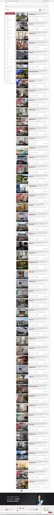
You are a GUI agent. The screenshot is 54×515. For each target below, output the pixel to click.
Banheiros (7, 64)
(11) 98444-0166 (9, 1)
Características (8, 78)
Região (7, 25)
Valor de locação (8, 43)
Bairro (7, 28)
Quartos (7, 57)
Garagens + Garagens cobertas (9, 68)
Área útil (7, 48)
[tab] (10, 14)
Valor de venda (8, 39)
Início (7, 6)
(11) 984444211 (17, 1)
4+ (13, 59)
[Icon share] (17, 508)
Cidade (7, 22)
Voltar (47, 6)
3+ (11, 59)
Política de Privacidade (38, 512)
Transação (7, 15)
